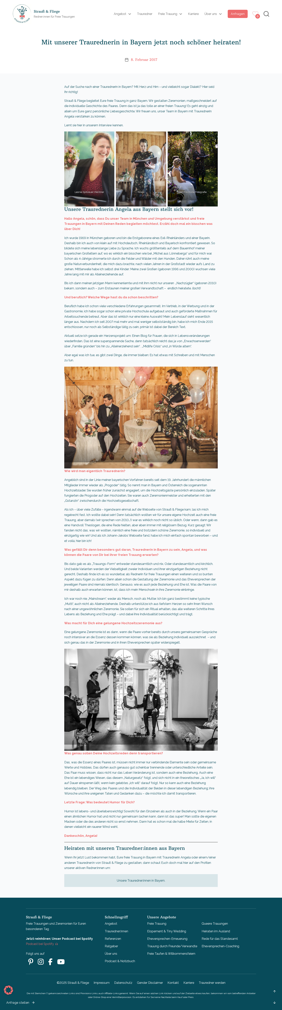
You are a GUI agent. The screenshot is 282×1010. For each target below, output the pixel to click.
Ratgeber (111, 946)
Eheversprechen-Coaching (220, 946)
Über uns (210, 14)
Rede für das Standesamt (220, 939)
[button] (8, 990)
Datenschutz (123, 983)
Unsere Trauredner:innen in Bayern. (141, 880)
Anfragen (238, 14)
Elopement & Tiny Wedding (166, 931)
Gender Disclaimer (150, 983)
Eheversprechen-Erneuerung (167, 939)
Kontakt (173, 983)
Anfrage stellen (17, 1002)
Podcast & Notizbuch (120, 961)
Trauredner (144, 14)
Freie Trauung (167, 14)
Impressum (102, 983)
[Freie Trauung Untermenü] (180, 14)
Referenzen (113, 939)
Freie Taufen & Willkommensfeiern (171, 953)
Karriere (193, 14)
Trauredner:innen (116, 931)
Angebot (120, 14)
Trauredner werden (212, 983)
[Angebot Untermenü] (129, 14)
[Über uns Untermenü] (220, 14)
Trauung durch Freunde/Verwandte (172, 946)
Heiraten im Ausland (216, 931)
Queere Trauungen (215, 923)
